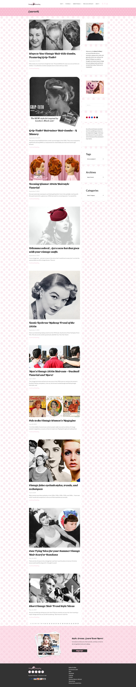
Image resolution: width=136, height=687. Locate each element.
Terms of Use (72, 681)
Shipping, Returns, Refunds (75, 679)
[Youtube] (29, 672)
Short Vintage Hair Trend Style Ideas (52, 605)
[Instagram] (89, 117)
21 (69, 623)
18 (62, 623)
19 (64, 623)
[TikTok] (97, 117)
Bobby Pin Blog (76, 3)
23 (73, 623)
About (97, 3)
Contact (71, 677)
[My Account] (107, 3)
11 (47, 623)
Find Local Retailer (88, 3)
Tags (88, 154)
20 (67, 623)
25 (78, 623)
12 (49, 623)
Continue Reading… (34, 68)
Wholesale (71, 673)
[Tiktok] (39, 672)
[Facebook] (92, 117)
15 (56, 623)
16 (58, 623)
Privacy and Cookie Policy (75, 683)
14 (53, 623)
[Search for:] (95, 105)
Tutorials (67, 3)
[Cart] (105, 3)
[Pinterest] (94, 117)
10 (45, 623)
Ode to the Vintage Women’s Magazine (52, 420)
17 (60, 623)
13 (51, 623)
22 (71, 623)
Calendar (71, 675)
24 (75, 623)
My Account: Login (73, 669)
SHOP (61, 3)
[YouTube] (87, 117)
